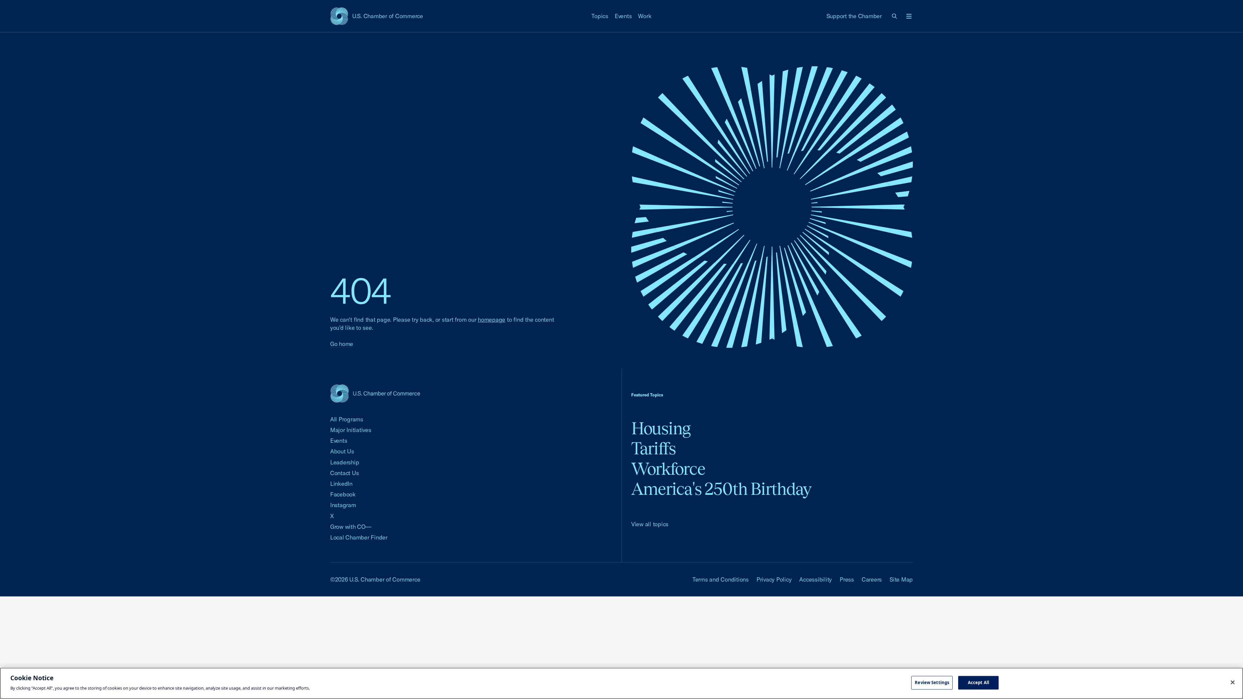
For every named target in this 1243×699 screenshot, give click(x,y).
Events (623, 16)
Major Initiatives (350, 430)
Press (847, 579)
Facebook (343, 494)
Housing (660, 428)
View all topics (649, 524)
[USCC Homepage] (375, 393)
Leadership (344, 462)
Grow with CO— (350, 526)
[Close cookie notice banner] (1233, 682)
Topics (599, 16)
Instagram (343, 505)
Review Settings (932, 682)
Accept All (978, 682)
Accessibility (815, 579)
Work (644, 16)
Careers (872, 579)
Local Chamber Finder (358, 537)
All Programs (346, 419)
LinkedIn (341, 483)
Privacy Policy (773, 579)
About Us (342, 451)
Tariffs (653, 448)
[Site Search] (895, 16)
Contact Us (344, 473)
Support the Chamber (854, 16)
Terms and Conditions (720, 579)
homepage (491, 319)
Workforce (668, 469)
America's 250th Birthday (721, 489)
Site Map (901, 579)
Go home (341, 344)
